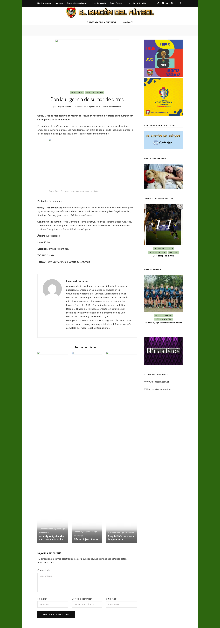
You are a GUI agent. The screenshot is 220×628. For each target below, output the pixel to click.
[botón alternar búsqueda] (181, 3)
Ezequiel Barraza (64, 107)
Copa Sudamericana (156, 248)
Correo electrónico (82, 598)
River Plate (163, 252)
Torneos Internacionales (77, 3)
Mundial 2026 (134, 3)
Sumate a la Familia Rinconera (101, 22)
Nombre (42, 598)
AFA (144, 3)
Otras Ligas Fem (163, 323)
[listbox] (163, 232)
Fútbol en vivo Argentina (157, 388)
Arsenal (42, 528)
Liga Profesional (44, 3)
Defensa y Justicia (53, 528)
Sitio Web (111, 598)
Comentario (43, 570)
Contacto (128, 22)
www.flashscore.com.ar (156, 381)
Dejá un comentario (112, 107)
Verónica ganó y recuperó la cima (163, 326)
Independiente (114, 533)
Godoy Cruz (77, 92)
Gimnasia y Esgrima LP (83, 532)
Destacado (174, 248)
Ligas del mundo (99, 3)
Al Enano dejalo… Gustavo (86, 539)
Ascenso (59, 3)
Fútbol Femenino (117, 3)
